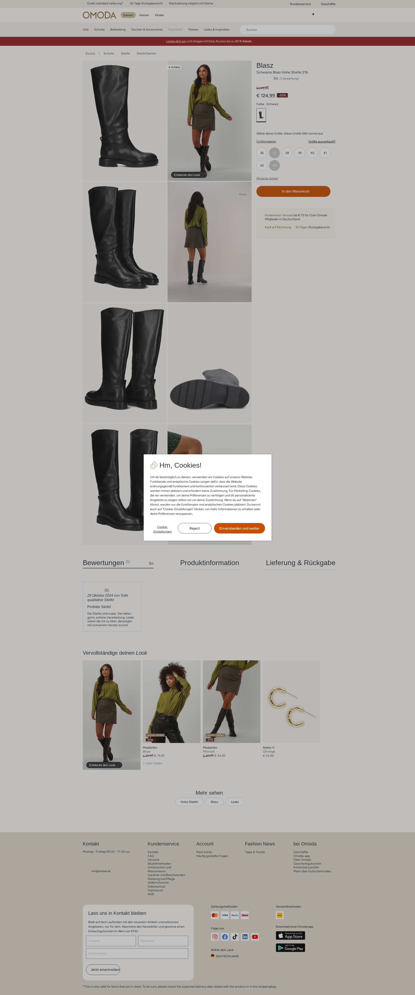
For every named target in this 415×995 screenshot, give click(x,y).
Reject (195, 528)
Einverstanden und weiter (239, 528)
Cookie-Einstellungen (162, 529)
